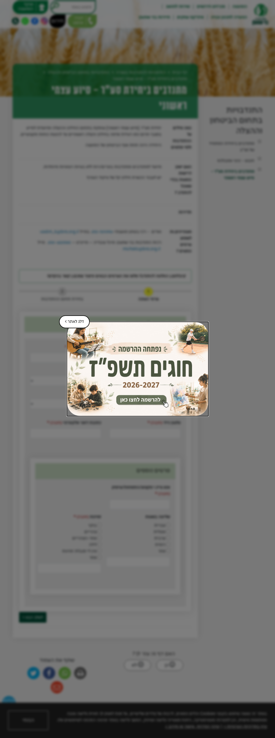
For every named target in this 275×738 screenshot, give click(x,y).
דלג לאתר (71, 319)
